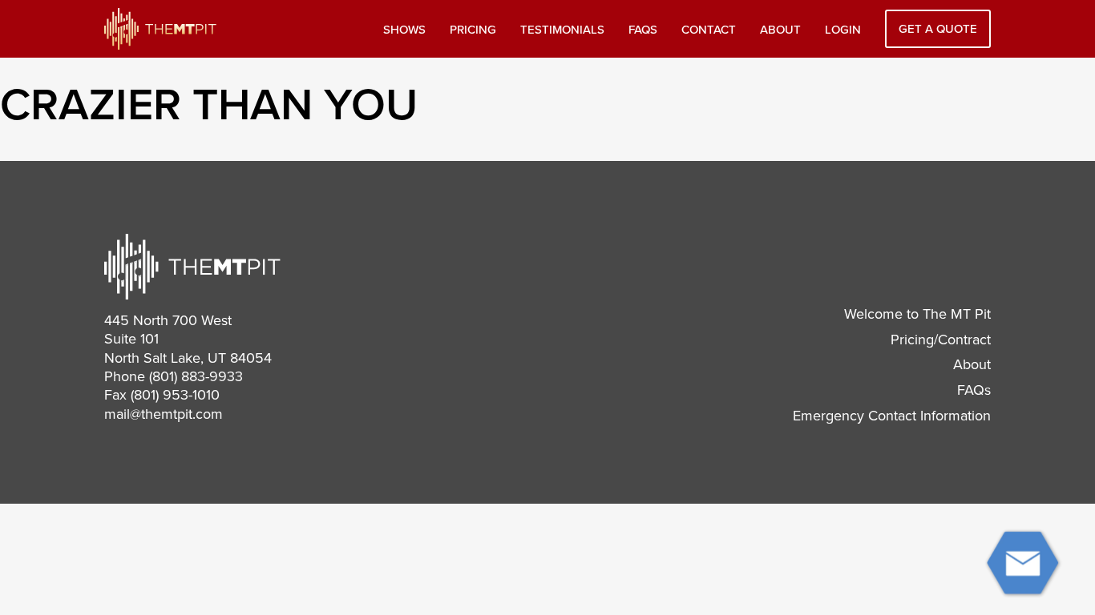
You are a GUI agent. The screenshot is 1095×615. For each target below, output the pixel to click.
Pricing (473, 29)
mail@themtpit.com (163, 414)
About (780, 29)
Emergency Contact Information (892, 415)
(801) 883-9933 (196, 376)
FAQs (642, 29)
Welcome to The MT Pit (917, 314)
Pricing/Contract (941, 339)
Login (843, 29)
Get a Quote (938, 29)
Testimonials (562, 29)
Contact (708, 29)
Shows (404, 29)
